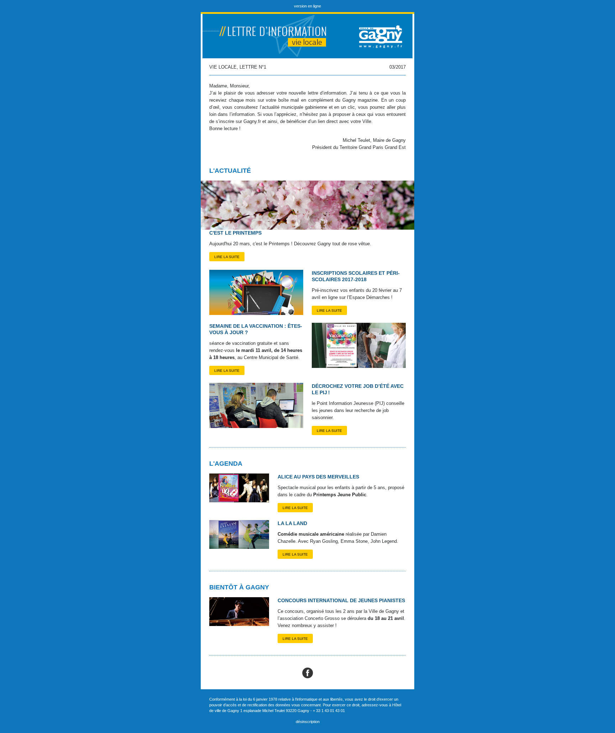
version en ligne (307, 6)
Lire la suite (227, 257)
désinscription (308, 721)
